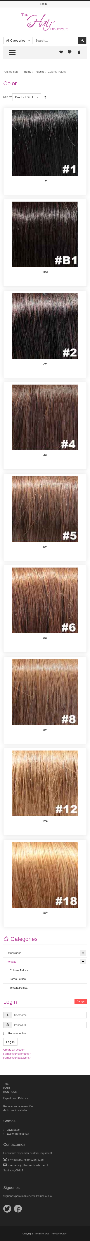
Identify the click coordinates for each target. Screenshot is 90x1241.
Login (43, 3)
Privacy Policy (59, 1233)
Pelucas (39, 71)
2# (45, 364)
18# (45, 912)
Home (27, 71)
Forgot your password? (17, 1057)
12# (45, 821)
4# (45, 455)
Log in (10, 1042)
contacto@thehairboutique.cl (27, 1165)
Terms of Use (42, 1233)
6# (45, 638)
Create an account (14, 1049)
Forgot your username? (17, 1053)
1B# (45, 272)
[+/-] (45, 97)
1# (45, 181)
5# (45, 546)
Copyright (27, 1233)
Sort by (7, 96)
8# (45, 729)
